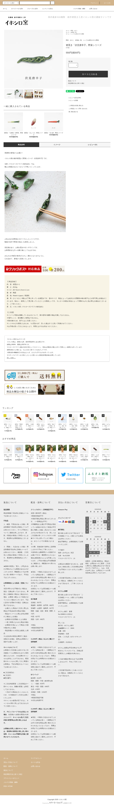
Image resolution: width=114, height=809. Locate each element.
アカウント (94, 3)
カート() (107, 3)
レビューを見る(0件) (75, 98)
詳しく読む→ (11, 358)
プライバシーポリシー (11, 778)
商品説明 (21, 144)
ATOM (10, 786)
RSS (5, 786)
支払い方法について (11, 762)
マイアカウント (36, 758)
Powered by (45, 803)
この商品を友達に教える (76, 105)
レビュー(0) (92, 144)
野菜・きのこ (74, 30)
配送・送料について (11, 766)
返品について (72, 81)
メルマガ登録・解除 (79, 8)
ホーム (5, 8)
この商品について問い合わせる (78, 108)
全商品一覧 (73, 32)
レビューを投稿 (73, 100)
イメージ (57, 144)
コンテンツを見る (47, 8)
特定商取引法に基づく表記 (76, 83)
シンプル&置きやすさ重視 (77, 34)
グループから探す (32, 8)
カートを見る (35, 762)
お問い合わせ (93, 8)
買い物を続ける (73, 112)
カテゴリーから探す (17, 8)
